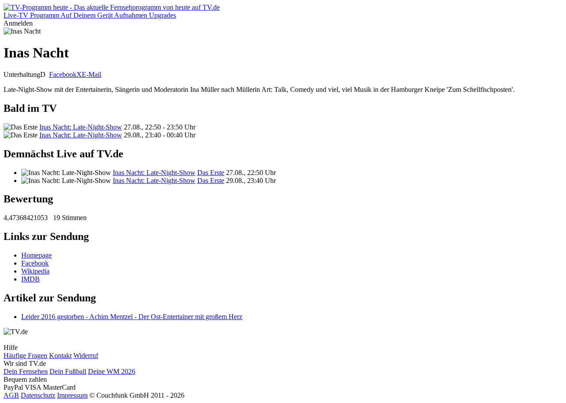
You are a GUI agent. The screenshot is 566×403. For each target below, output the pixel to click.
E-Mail (91, 74)
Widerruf (85, 355)
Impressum (72, 395)
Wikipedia (35, 271)
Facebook (62, 74)
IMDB (30, 279)
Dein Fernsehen (26, 371)
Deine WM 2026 (111, 371)
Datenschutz (38, 395)
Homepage (36, 255)
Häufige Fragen (25, 355)
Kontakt (60, 355)
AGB (11, 395)
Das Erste (210, 172)
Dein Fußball (68, 371)
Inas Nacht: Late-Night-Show (80, 127)
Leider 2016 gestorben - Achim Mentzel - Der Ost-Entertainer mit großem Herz (131, 316)
